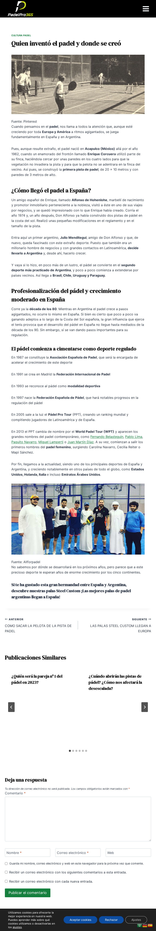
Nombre (14, 853)
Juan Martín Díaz (80, 442)
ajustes (17, 927)
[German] (145, 925)
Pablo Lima (133, 437)
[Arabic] (139, 925)
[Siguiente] (144, 707)
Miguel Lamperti (50, 442)
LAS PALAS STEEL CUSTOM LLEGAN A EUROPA (120, 625)
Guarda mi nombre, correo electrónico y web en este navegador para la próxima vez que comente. (76, 863)
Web (110, 853)
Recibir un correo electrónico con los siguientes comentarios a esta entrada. (68, 872)
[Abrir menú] (145, 8)
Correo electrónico (73, 853)
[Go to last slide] (11, 707)
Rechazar (111, 919)
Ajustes (136, 919)
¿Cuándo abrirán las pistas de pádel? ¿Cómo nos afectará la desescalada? (115, 682)
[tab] (70, 751)
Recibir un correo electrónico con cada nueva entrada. (51, 881)
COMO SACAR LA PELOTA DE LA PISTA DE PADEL (38, 625)
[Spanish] (150, 925)
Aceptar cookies (80, 919)
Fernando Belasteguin (106, 437)
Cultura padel (21, 35)
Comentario (15, 793)
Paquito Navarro (24, 442)
